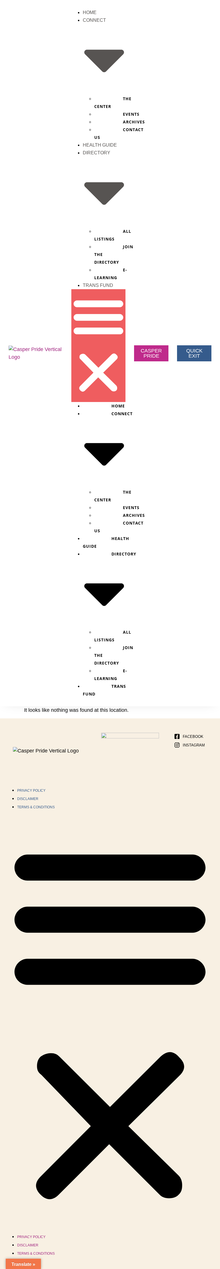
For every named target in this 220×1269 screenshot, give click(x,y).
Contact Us (119, 133)
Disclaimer (27, 799)
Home (90, 12)
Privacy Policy (31, 791)
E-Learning (110, 273)
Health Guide (100, 145)
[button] (98, 345)
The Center (112, 102)
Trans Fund (98, 285)
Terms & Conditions (36, 807)
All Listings (112, 235)
